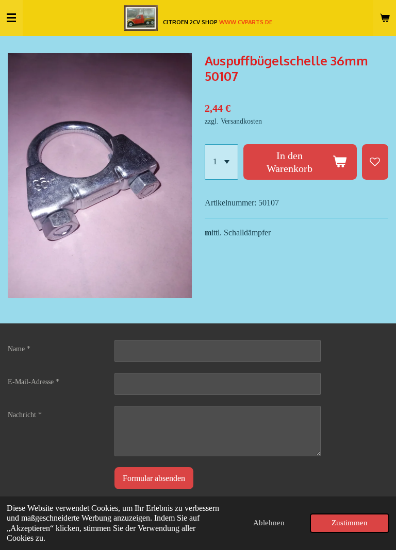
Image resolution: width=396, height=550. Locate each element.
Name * (19, 349)
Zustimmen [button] (350, 523)
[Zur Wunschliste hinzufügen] (375, 162)
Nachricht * (25, 415)
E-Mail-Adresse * (33, 382)
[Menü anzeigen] (11, 18)
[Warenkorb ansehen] (384, 18)
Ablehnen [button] (269, 523)
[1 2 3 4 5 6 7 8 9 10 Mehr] (221, 162)
